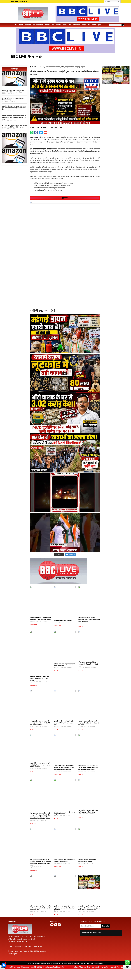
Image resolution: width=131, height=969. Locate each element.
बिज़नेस (94, 25)
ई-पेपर (99, 25)
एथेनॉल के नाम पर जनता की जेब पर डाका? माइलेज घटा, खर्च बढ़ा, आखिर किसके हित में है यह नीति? (64, 908)
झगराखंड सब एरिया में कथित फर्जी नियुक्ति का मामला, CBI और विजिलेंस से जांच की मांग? (13, 91)
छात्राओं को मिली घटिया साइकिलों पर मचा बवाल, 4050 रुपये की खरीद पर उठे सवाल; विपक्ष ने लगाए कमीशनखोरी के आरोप (64, 767)
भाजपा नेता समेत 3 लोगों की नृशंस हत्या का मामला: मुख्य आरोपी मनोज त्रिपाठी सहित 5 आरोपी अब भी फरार (14, 107)
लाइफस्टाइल (76, 25)
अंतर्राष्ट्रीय (28, 25)
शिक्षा (70, 25)
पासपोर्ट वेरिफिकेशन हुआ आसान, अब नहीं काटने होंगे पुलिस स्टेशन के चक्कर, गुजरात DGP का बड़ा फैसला (40, 765)
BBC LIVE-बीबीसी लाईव (26, 56)
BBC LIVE (90, 963)
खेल (53, 25)
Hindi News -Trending (38, 67)
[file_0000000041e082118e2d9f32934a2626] (65, 203)
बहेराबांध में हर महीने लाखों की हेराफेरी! (63, 620)
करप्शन (58, 67)
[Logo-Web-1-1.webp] (58, 583)
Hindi (109, 1)
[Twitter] (55, 924)
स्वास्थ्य (64, 25)
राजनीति (58, 25)
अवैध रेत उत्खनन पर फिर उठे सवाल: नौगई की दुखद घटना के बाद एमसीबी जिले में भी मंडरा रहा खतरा (14, 126)
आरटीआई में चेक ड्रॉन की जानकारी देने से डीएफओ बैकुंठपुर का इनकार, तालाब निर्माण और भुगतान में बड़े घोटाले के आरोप (88, 767)
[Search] (123, 25)
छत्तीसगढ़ (71, 67)
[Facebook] (52, 924)
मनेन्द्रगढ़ (77, 67)
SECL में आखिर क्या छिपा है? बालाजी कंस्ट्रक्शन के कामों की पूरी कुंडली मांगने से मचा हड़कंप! (88, 723)
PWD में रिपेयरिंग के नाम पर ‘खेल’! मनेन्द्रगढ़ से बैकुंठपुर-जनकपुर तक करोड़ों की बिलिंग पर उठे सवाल (89, 619)
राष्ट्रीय (21, 25)
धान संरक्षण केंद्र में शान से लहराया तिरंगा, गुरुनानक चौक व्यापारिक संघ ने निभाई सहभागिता (40, 678)
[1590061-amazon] (14, 85)
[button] (31, 132)
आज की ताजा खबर (38, 25)
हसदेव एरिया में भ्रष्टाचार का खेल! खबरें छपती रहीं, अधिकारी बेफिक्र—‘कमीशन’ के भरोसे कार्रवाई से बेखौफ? (40, 723)
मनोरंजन (47, 25)
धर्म (88, 25)
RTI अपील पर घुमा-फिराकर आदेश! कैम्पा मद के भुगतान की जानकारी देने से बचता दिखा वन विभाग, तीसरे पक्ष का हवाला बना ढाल (89, 908)
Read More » (33, 624)
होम (15, 25)
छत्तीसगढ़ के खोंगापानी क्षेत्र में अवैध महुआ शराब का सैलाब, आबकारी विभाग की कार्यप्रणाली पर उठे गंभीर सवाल (14, 117)
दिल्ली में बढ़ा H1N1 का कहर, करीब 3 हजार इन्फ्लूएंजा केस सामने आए (111, 967)
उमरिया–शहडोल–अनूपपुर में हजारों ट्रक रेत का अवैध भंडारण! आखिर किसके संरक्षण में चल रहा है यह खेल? (40, 908)
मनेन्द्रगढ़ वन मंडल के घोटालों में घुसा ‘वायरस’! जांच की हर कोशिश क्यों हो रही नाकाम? (88, 664)
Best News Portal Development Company (73, 963)
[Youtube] (59, 924)
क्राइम (84, 25)
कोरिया (62, 67)
